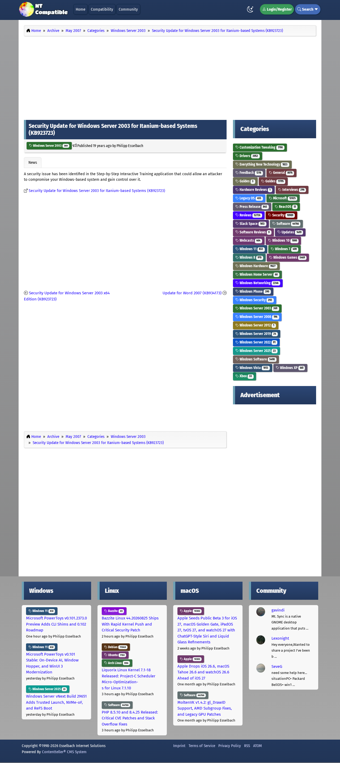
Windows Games (289, 257)
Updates (291, 232)
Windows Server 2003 (50, 146)
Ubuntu (116, 655)
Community (128, 9)
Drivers (248, 156)
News (32, 162)
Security (282, 215)
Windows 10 (284, 240)
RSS (247, 745)
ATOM (257, 745)
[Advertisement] (170, 76)
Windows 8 (250, 257)
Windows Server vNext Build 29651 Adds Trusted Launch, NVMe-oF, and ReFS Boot (56, 702)
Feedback (250, 173)
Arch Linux (117, 663)
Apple (191, 611)
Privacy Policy (229, 745)
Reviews (249, 215)
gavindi (277, 610)
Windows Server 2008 (258, 317)
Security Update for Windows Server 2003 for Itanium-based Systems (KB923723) (97, 190)
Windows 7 (285, 249)
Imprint (179, 745)
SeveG (276, 666)
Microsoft (284, 198)
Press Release (253, 207)
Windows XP (291, 368)
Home (80, 9)
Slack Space (252, 224)
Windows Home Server (258, 274)
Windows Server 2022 (257, 342)
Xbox (245, 376)
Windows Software (257, 359)
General (282, 173)
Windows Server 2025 (257, 351)
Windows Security (255, 300)
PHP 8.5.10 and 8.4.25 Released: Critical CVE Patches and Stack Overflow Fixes (130, 718)
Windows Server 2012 (256, 325)
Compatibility (102, 9)
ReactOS (287, 207)
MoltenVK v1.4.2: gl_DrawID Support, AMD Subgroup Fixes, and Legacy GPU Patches (204, 708)
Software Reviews (254, 232)
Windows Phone (254, 292)
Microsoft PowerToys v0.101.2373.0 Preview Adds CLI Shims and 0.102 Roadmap (56, 624)
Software (287, 224)
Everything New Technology (263, 164)
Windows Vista (253, 368)
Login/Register (279, 9)
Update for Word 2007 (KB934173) (192, 293)
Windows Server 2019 (257, 334)
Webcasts (249, 240)
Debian (116, 647)
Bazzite (114, 611)
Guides (246, 181)
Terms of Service (202, 745)
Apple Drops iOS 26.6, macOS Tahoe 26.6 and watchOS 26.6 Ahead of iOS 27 (203, 672)
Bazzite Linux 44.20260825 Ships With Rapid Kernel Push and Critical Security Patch (130, 624)
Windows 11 (251, 249)
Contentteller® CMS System (64, 751)
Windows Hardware (257, 266)
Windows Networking (258, 283)
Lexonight (280, 638)
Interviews (293, 190)
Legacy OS (250, 198)
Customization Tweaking (261, 147)
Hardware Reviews (254, 190)
